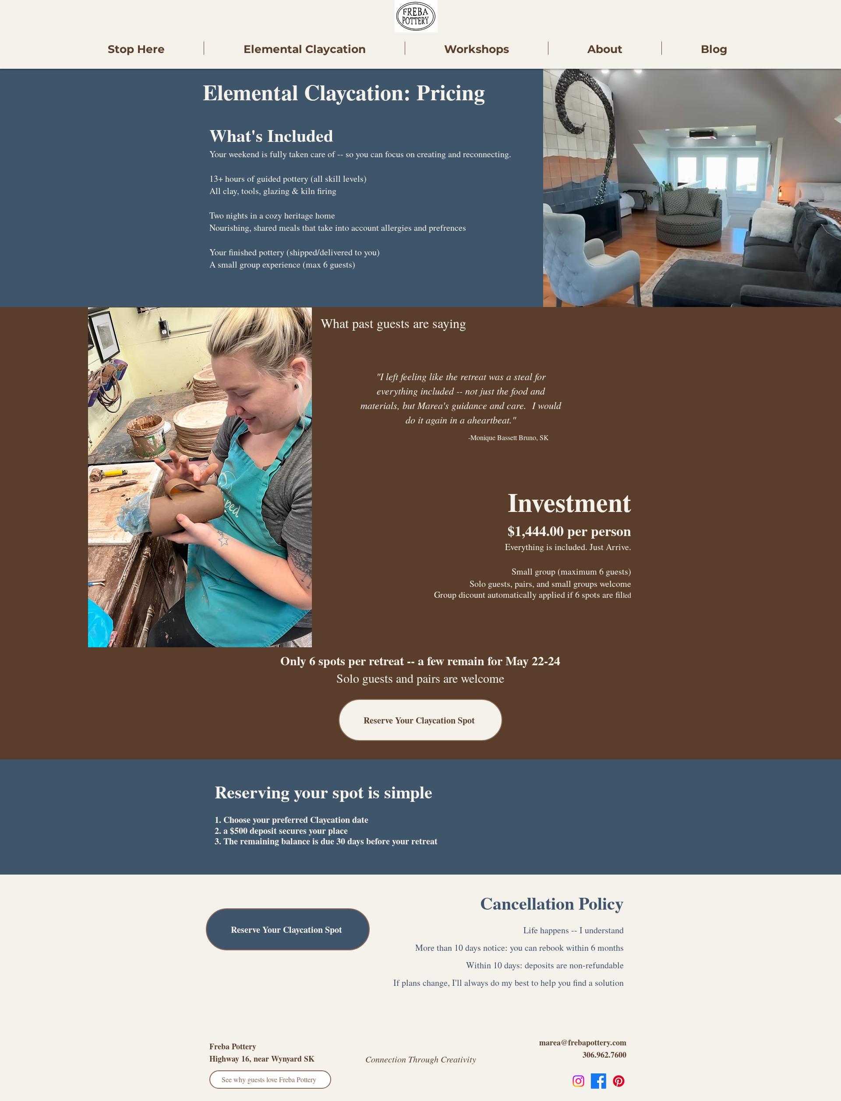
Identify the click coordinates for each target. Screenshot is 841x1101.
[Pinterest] (618, 1081)
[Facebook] (598, 1081)
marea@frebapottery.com (582, 1042)
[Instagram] (578, 1081)
